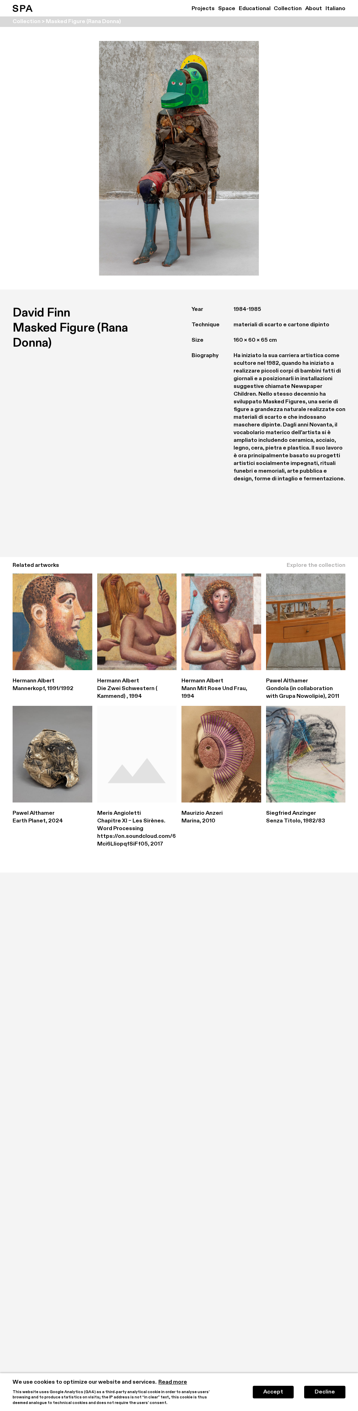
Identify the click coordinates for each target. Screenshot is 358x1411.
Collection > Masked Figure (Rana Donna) (67, 22)
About (313, 9)
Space (226, 9)
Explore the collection (316, 565)
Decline (325, 1392)
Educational (255, 9)
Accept (273, 1392)
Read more (172, 1382)
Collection (288, 9)
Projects (203, 9)
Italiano (335, 9)
